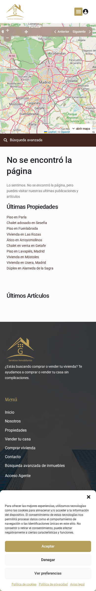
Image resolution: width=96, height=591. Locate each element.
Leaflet (51, 132)
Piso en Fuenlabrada (22, 228)
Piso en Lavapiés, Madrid (26, 251)
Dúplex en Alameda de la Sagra (30, 268)
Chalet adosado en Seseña (27, 223)
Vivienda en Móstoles (23, 257)
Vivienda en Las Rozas (24, 234)
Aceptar (48, 546)
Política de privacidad (53, 584)
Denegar (48, 560)
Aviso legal (77, 584)
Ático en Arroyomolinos (24, 240)
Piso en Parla (17, 217)
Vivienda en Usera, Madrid (26, 263)
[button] (88, 496)
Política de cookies (24, 584)
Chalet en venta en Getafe (26, 246)
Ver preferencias (48, 573)
